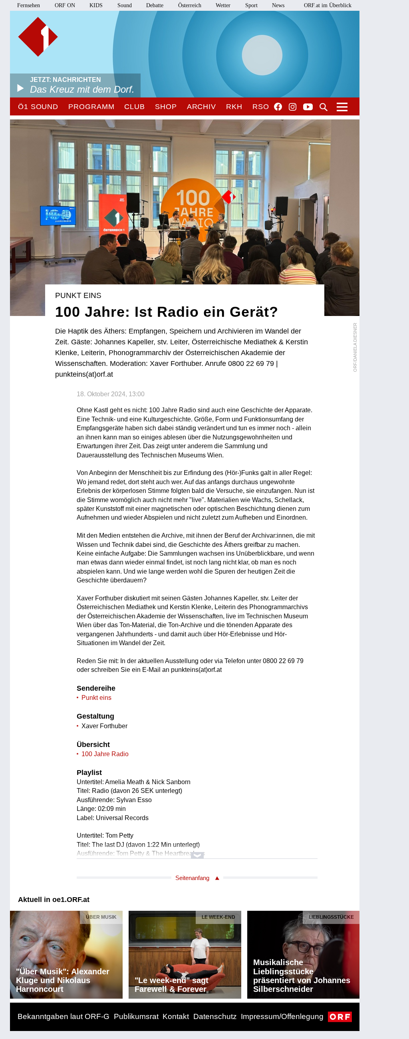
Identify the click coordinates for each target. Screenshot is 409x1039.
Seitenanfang (192, 877)
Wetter (223, 5)
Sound (124, 5)
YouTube (308, 107)
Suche (324, 107)
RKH (234, 107)
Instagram (292, 107)
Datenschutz (215, 1016)
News (278, 5)
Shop (166, 107)
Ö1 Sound (38, 107)
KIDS (96, 5)
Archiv (201, 107)
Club (134, 107)
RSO (260, 107)
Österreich (189, 5)
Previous (16, 953)
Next (353, 953)
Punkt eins (96, 697)
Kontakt (176, 1016)
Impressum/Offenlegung (282, 1016)
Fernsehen (28, 5)
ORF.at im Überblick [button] (327, 5)
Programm (91, 107)
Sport (251, 5)
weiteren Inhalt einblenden (197, 851)
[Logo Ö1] (38, 37)
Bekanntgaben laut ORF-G (63, 1016)
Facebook (278, 107)
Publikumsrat (136, 1016)
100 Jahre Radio (105, 754)
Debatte (154, 5)
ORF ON (65, 5)
